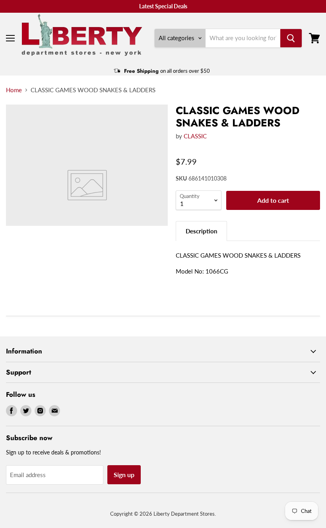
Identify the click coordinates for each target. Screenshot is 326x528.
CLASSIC (195, 136)
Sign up (124, 474)
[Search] (291, 38)
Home (14, 90)
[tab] (201, 231)
